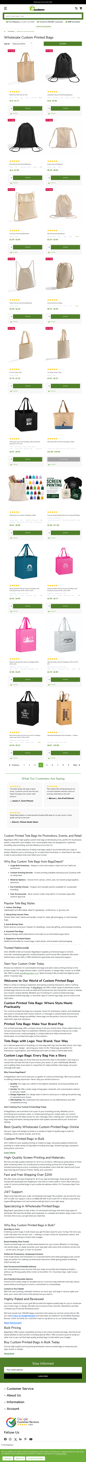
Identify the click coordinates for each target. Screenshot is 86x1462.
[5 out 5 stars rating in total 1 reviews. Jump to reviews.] (15, 299)
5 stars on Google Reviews (23, 1316)
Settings (7, 1458)
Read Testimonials (13, 1323)
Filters (63, 44)
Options (27, 108)
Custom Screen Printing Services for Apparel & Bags (63, 515)
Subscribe (43, 1376)
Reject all (19, 1458)
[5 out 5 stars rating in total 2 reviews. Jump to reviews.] (52, 161)
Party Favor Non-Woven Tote (18, 95)
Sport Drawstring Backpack (56, 234)
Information (15, 1402)
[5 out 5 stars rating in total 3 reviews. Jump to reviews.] (15, 512)
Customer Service (20, 1388)
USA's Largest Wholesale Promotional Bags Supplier (43, 2)
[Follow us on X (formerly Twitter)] (15, 1439)
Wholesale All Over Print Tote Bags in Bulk (60, 442)
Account (13, 1408)
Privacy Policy (61, 1454)
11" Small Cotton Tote (54, 372)
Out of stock (63, 459)
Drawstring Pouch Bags (54, 303)
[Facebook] (5, 1439)
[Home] (5, 31)
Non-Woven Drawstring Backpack (20, 164)
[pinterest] (25, 1439)
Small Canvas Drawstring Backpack (21, 303)
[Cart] (81, 8)
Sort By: (7, 44)
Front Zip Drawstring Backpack (19, 234)
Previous (15, 765)
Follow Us (11, 1432)
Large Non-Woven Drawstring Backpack (59, 95)
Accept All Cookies (35, 1458)
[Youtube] (31, 1439)
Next (75, 765)
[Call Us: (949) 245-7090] (76, 8)
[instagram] (10, 1439)
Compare (15, 113)
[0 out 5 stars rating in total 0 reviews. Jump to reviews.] (15, 91)
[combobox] (43, 16)
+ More (40, 98)
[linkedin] (20, 1439)
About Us (14, 1395)
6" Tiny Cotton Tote (16, 372)
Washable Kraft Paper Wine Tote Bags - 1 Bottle (62, 735)
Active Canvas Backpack (55, 164)
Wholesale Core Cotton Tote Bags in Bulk (23, 515)
